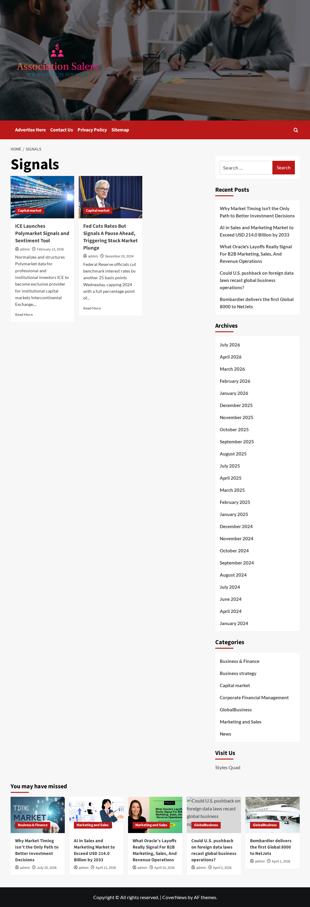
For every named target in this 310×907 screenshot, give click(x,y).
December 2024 (236, 526)
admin (25, 249)
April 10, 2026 (164, 867)
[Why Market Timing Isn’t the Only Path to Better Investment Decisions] (38, 815)
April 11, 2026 (106, 867)
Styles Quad (227, 767)
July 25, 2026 (47, 867)
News (225, 734)
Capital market (29, 210)
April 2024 (231, 611)
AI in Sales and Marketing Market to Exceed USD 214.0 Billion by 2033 (257, 231)
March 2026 (232, 369)
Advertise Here (30, 130)
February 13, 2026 (50, 249)
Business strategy (238, 673)
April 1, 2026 (281, 861)
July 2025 (230, 465)
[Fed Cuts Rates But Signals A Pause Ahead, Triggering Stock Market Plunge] (110, 197)
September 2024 (237, 562)
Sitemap (120, 130)
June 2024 (231, 599)
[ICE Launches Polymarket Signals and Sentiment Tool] (42, 197)
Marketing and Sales (241, 721)
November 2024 (236, 538)
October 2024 (234, 550)
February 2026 (235, 381)
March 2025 (232, 490)
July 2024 (230, 587)
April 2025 (231, 478)
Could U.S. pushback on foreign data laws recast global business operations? (257, 280)
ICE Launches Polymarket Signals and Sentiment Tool (42, 233)
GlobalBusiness (236, 709)
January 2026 (234, 393)
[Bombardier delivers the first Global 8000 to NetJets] (273, 815)
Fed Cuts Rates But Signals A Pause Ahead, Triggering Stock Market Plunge (110, 237)
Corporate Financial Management (254, 697)
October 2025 (234, 429)
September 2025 (237, 441)
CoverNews (174, 897)
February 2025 (235, 502)
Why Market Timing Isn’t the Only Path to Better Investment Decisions (257, 212)
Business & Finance (239, 661)
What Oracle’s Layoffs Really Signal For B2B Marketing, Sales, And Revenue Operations (256, 254)
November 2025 (236, 417)
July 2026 (230, 344)
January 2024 (234, 623)
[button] (296, 130)
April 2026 (231, 356)
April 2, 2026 (222, 867)
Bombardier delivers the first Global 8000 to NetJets (257, 302)
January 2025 (234, 514)
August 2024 (233, 575)
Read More (24, 314)
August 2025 (233, 453)
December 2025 (236, 405)
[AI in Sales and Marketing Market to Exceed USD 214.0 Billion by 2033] (96, 815)
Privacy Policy (92, 130)
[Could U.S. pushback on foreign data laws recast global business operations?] (214, 815)
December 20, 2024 (119, 256)
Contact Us (61, 130)
